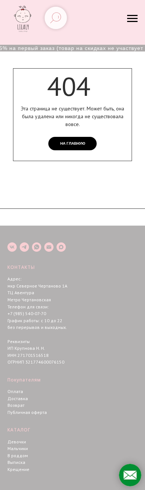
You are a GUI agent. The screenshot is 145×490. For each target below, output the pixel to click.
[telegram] (24, 247)
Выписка (16, 462)
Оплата (15, 391)
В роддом (17, 455)
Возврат (16, 405)
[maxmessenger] (61, 247)
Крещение (18, 469)
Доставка (17, 398)
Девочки (16, 442)
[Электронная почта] (49, 247)
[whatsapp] (36, 247)
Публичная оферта (27, 412)
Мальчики (17, 448)
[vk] (12, 247)
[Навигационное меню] (132, 18)
